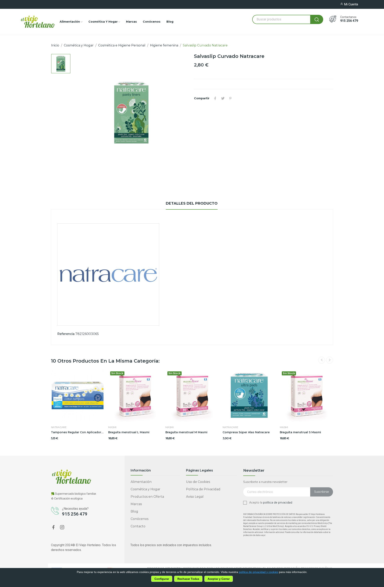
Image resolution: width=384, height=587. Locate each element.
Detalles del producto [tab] (192, 203)
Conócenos (139, 519)
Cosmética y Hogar (145, 489)
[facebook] (53, 527)
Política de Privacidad (203, 489)
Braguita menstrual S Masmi (300, 432)
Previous (321, 360)
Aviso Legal (195, 497)
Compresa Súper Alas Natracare (246, 432)
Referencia (66, 334)
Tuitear (223, 98)
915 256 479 (349, 20)
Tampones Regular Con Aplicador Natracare (77, 432)
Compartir (215, 98)
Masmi (112, 427)
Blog (134, 511)
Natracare (59, 427)
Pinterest (230, 98)
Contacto (138, 526)
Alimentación (141, 482)
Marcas (136, 504)
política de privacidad (277, 502)
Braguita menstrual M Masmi (186, 432)
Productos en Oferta (147, 497)
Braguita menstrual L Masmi (128, 432)
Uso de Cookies (198, 482)
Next (329, 360)
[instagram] (62, 527)
